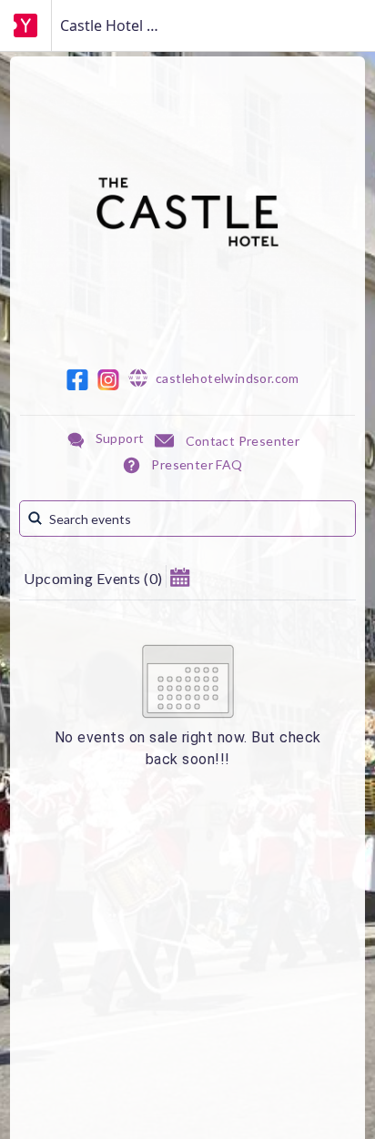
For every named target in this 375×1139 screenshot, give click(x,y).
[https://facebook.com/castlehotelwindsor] (77, 379)
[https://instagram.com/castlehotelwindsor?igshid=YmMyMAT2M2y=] (108, 379)
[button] (179, 576)
